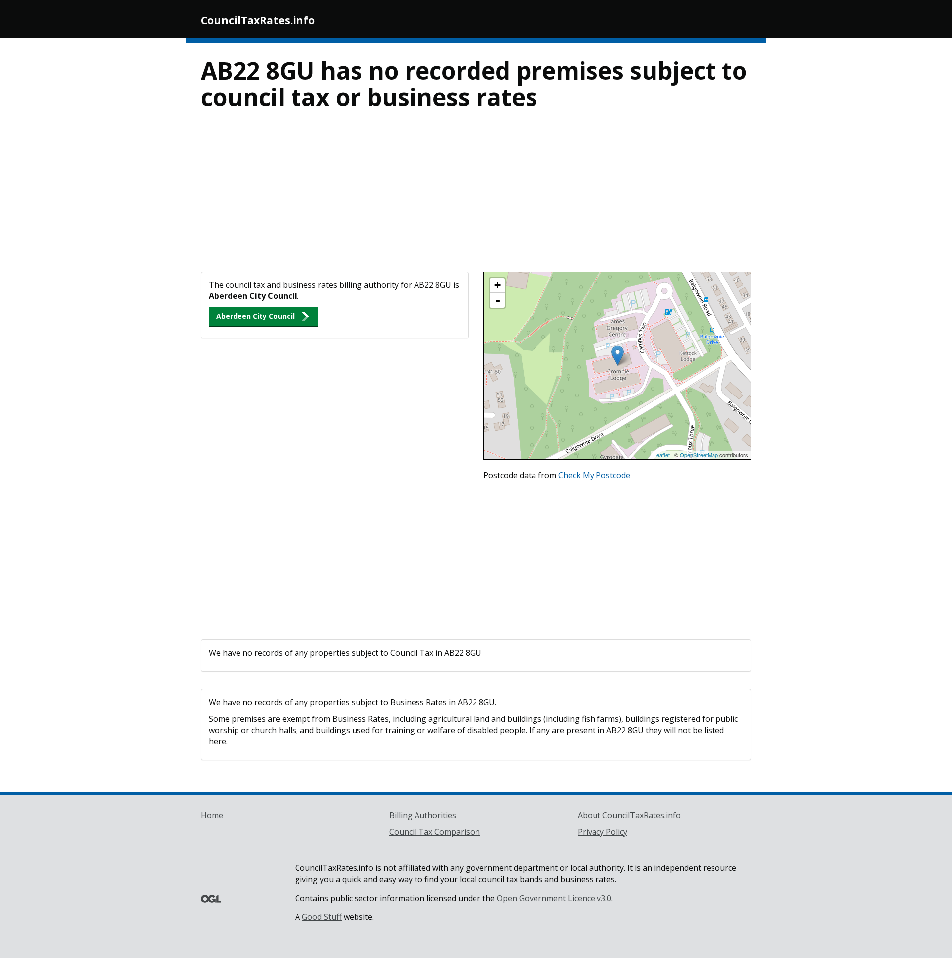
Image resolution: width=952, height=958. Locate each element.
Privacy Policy (602, 831)
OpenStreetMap (699, 455)
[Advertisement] (476, 197)
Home (212, 815)
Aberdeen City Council (255, 316)
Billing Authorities (422, 815)
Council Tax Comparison (434, 831)
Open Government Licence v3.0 (554, 898)
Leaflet (662, 455)
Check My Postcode (594, 475)
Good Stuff (322, 916)
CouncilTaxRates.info (258, 20)
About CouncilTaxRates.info (629, 815)
